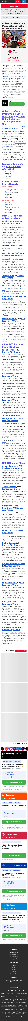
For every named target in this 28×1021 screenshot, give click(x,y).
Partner (7, 993)
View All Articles (20, 744)
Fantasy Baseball (14, 954)
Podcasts (14, 971)
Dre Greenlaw (6, 288)
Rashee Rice (19, 83)
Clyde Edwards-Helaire (11, 189)
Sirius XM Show (14, 974)
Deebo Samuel (14, 91)
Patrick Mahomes (10, 151)
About (2, 993)
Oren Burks (8, 207)
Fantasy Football (14, 952)
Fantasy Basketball (14, 956)
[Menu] (2, 2)
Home (3, 17)
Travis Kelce (8, 81)
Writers (14, 967)
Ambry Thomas (9, 211)
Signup (18, 1)
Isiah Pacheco (6, 146)
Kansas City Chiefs (14, 73)
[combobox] (21, 651)
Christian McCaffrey (20, 143)
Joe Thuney (8, 195)
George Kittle (8, 202)
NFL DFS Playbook (15, 17)
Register (3, 996)
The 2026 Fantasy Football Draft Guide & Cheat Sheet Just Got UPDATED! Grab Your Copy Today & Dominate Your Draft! (14, 11)
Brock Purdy (5, 92)
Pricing (14, 965)
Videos (14, 969)
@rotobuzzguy (13, 55)
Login (24, 1)
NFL (7, 17)
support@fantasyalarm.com (14, 981)
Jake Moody (14, 440)
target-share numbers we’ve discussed (12, 331)
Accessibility (24, 993)
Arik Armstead (9, 204)
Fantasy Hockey (14, 959)
